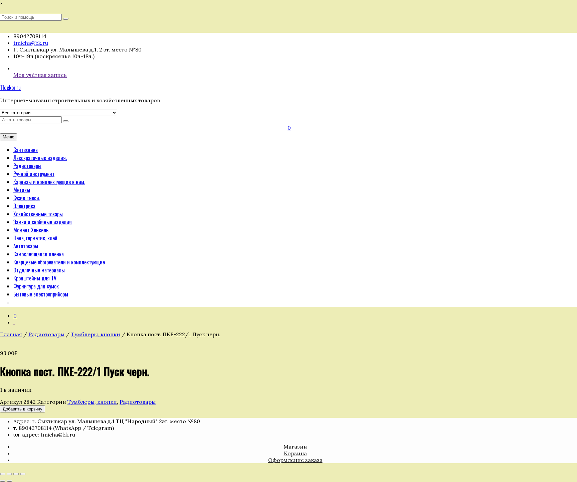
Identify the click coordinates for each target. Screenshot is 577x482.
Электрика (24, 206)
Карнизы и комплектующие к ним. (49, 182)
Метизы (21, 190)
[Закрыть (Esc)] (22, 474)
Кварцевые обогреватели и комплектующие (59, 262)
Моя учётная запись (40, 75)
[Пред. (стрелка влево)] (2, 481)
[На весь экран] (9, 474)
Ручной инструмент (33, 174)
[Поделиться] (16, 474)
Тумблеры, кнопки (95, 334)
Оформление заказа (295, 460)
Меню (8, 136)
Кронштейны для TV (34, 278)
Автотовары (25, 246)
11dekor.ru (10, 88)
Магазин (295, 446)
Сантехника (25, 150)
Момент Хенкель (30, 230)
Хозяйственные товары (38, 214)
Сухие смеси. (26, 198)
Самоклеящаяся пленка (38, 254)
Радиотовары (27, 166)
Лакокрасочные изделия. (40, 158)
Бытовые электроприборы (40, 294)
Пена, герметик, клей (35, 238)
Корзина (295, 453)
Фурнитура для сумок (36, 286)
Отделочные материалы (39, 270)
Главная (11, 334)
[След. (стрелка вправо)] (9, 481)
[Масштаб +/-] (2, 474)
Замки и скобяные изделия (42, 222)
